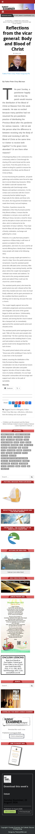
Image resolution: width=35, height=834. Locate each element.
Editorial (28, 442)
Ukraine (18, 466)
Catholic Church (18, 437)
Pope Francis (17, 453)
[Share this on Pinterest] (20, 402)
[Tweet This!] (10, 402)
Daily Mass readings (6, 442)
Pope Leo (25, 453)
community (19, 440)
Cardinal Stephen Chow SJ (23, 434)
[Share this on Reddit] (23, 402)
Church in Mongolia (17, 409)
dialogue (16, 442)
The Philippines (23, 464)
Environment (14, 445)
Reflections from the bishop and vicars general (21, 22)
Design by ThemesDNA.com (17, 832)
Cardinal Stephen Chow (7, 434)
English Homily (5, 445)
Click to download (16, 736)
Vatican (24, 466)
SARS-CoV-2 (4, 461)
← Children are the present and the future (15, 422)
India (19, 448)
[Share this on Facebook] (13, 402)
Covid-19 (26, 440)
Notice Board (27, 450)
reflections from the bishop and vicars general (14, 458)
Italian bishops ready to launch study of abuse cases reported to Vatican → (18, 425)
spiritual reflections (15, 461)
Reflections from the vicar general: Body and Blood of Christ (17, 38)
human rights (12, 448)
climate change (10, 440)
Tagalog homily (5, 464)
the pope (3, 466)
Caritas (3, 437)
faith (21, 445)
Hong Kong (25, 20)
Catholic (9, 437)
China (2, 440)
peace (2, 453)
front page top (28, 445)
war (29, 466)
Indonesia (25, 448)
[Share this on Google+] (16, 402)
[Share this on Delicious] (19, 405)
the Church (14, 464)
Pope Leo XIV (4, 456)
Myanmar (19, 450)
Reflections (6, 22)
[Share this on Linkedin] (15, 405)
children (27, 437)
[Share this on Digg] (29, 402)
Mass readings (11, 450)
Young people (5, 469)
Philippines (9, 453)
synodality (26, 461)
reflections (21, 412)
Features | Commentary (14, 20)
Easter (22, 442)
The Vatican (11, 466)
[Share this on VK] (26, 402)
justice (3, 450)
